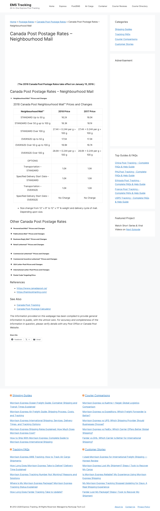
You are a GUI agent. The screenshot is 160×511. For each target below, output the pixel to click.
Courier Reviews (119, 6)
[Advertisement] (56, 63)
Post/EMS (76, 6)
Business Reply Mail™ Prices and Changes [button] (30, 239)
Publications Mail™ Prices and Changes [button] (28, 234)
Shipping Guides (123, 29)
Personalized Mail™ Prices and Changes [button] (29, 228)
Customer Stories (124, 44)
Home (51, 6)
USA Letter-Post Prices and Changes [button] (27, 264)
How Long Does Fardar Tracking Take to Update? (36, 492)
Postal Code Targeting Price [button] (24, 275)
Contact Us (130, 507)
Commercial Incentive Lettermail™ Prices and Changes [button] (35, 259)
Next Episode (133, 229)
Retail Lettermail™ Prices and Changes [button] (28, 245)
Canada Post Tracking (28, 305)
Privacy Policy (144, 507)
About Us (119, 507)
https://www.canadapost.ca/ (32, 288)
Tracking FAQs (122, 34)
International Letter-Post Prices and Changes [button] (31, 270)
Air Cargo (89, 6)
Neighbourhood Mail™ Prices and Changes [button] (30, 98)
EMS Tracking (20, 5)
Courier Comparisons (126, 39)
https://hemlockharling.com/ (32, 292)
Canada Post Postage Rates (51, 21)
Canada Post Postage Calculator (34, 309)
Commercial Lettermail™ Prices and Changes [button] (31, 254)
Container (102, 6)
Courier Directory (140, 6)
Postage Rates (26, 21)
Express (62, 6)
